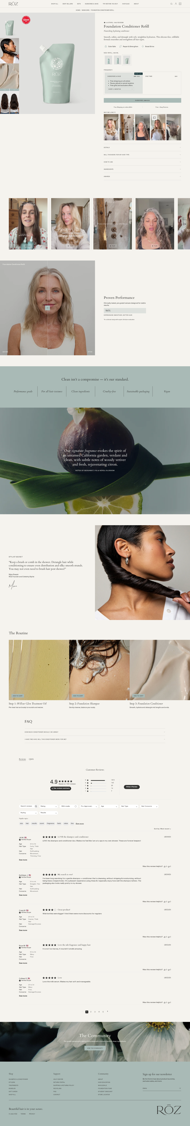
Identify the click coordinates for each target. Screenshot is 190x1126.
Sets (79, 4)
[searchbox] (26, 806)
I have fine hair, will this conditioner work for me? (46, 739)
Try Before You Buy (110, 4)
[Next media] (9, 111)
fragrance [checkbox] (50, 823)
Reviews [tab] (22, 759)
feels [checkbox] (59, 823)
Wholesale (102, 1085)
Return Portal (59, 1082)
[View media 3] (9, 76)
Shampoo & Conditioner (18, 1079)
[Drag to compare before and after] (47, 307)
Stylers (12, 1082)
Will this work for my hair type (116, 155)
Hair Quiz (126, 4)
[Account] (176, 3)
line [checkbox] (72, 823)
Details (107, 147)
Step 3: (146, 703)
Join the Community (95, 1048)
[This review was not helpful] (168, 866)
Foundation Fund (105, 1088)
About (136, 4)
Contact (56, 1094)
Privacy (32, 1114)
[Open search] (171, 3)
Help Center (58, 1079)
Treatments (13, 1085)
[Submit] (178, 1088)
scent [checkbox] (42, 823)
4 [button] (99, 1012)
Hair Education (104, 1082)
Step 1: (28, 703)
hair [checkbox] (27, 823)
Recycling (57, 1088)
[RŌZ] (13, 4)
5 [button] (103, 1012)
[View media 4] (9, 101)
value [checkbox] (66, 823)
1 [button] (86, 1012)
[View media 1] (9, 25)
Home (78, 10)
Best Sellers (68, 4)
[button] (111, 127)
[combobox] (121, 89)
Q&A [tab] (31, 759)
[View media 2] (9, 50)
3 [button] (94, 1012)
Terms (23, 1114)
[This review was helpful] (164, 866)
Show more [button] (80, 824)
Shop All (54, 4)
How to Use (108, 162)
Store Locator (104, 1094)
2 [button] (90, 1012)
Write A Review (131, 787)
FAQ (54, 1091)
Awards (107, 176)
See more (23, 860)
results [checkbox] (34, 823)
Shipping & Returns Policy (63, 1085)
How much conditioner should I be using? (41, 732)
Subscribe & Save (91, 4)
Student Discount (105, 1091)
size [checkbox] (21, 823)
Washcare (85, 10)
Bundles (12, 1088)
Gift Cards (13, 1091)
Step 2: (84, 703)
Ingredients (108, 169)
